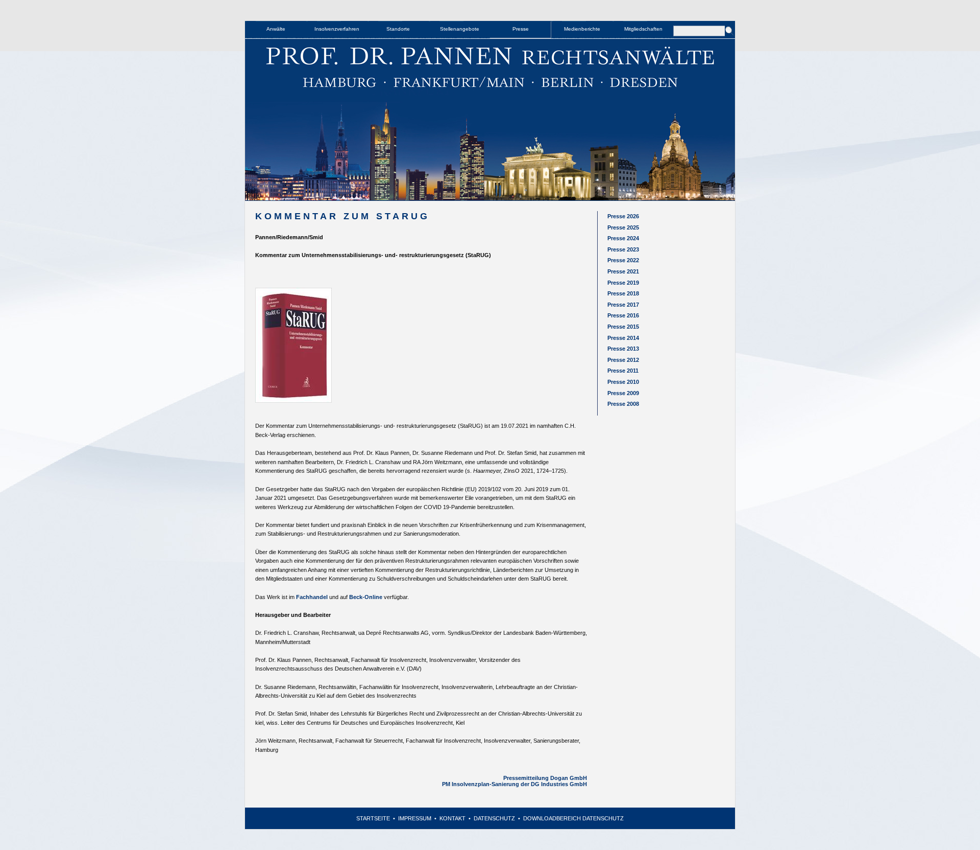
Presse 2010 (623, 382)
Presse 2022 (623, 260)
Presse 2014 (623, 338)
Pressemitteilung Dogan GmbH (545, 778)
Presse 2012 (623, 360)
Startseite (373, 818)
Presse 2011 (623, 370)
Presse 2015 (623, 327)
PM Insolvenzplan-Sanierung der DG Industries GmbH (514, 784)
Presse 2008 (623, 404)
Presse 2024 (623, 238)
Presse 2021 (623, 271)
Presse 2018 (623, 293)
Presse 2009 (623, 393)
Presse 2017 (623, 305)
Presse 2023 (623, 249)
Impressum (414, 818)
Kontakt (452, 818)
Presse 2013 (623, 349)
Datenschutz (494, 818)
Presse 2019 (623, 283)
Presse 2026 (623, 216)
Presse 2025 (623, 227)
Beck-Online (365, 597)
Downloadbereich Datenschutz (573, 818)
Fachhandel (312, 597)
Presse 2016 (623, 315)
